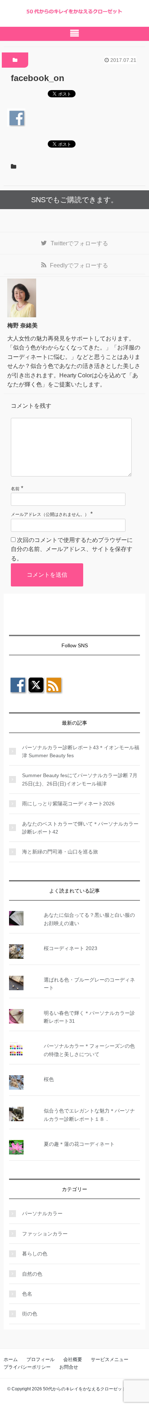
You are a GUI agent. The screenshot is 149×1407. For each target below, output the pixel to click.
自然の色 (32, 1274)
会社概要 (72, 1359)
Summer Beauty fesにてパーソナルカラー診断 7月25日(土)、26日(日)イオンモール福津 (79, 779)
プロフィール (40, 1359)
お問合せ (68, 1367)
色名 (27, 1294)
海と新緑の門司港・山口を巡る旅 (60, 852)
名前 (15, 488)
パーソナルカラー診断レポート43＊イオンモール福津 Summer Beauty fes (80, 751)
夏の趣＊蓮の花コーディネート (79, 1144)
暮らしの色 (34, 1253)
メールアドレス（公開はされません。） (50, 514)
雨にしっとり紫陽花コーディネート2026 (68, 803)
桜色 (49, 1079)
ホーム (11, 1359)
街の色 (29, 1314)
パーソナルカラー (42, 1213)
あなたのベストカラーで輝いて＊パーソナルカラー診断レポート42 (80, 828)
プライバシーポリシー (27, 1367)
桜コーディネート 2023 (70, 948)
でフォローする (79, 243)
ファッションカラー (45, 1234)
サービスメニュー (109, 1359)
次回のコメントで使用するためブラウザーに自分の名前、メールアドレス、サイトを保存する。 (72, 549)
